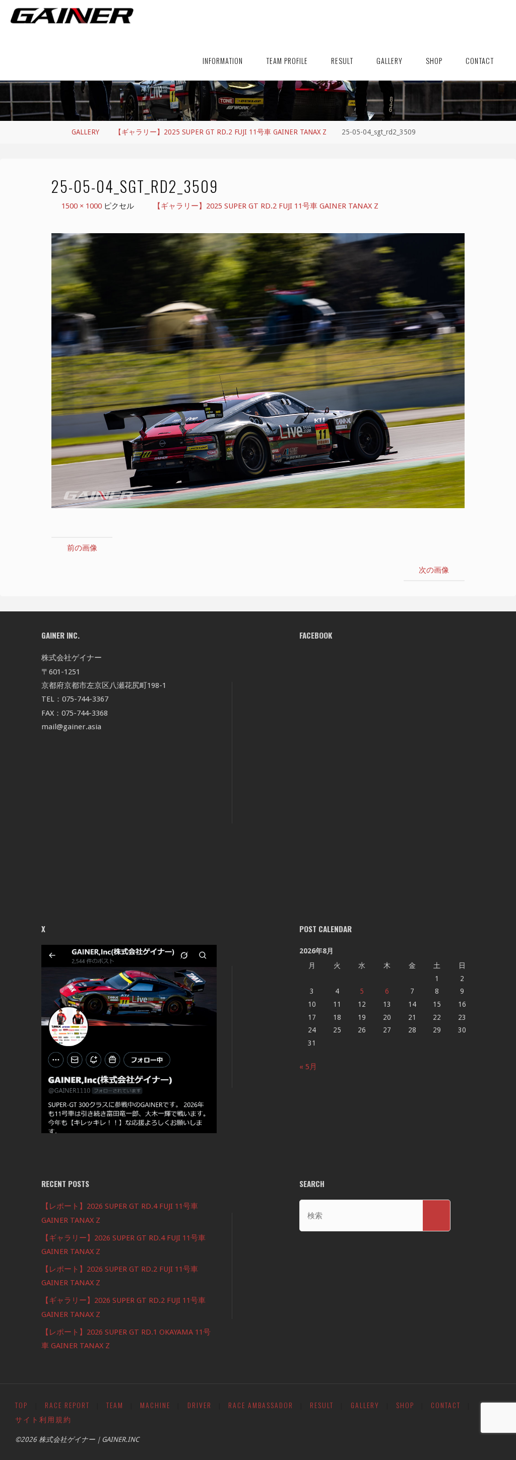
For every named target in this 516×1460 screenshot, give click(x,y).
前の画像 (82, 547)
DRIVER (199, 1405)
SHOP (405, 1405)
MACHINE (155, 1405)
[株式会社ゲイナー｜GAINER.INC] (72, 16)
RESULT (322, 1405)
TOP (21, 1405)
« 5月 (308, 1066)
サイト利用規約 (43, 1419)
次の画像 (434, 570)
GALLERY (85, 132)
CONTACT (446, 1405)
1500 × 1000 (82, 206)
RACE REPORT (67, 1405)
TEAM (114, 1405)
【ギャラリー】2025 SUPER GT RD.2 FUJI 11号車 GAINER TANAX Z (220, 132)
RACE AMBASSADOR (260, 1405)
